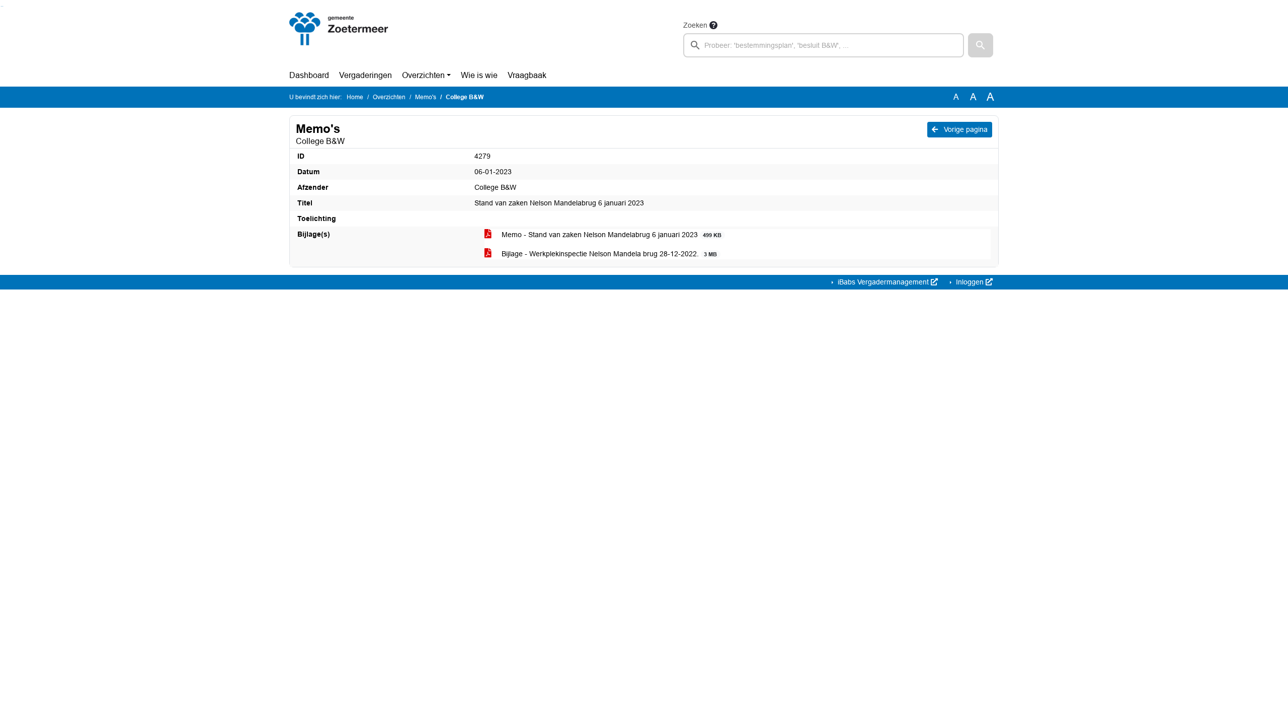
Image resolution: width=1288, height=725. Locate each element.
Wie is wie (479, 75)
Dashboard (309, 75)
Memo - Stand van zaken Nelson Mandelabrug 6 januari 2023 (610, 235)
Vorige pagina (965, 129)
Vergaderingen (365, 75)
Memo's (425, 97)
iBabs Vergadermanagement (883, 282)
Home (355, 97)
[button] (980, 45)
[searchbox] (823, 45)
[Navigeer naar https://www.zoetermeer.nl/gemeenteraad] (338, 38)
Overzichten (423, 75)
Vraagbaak (527, 75)
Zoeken (695, 25)
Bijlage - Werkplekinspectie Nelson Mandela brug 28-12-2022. (608, 254)
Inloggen (970, 282)
